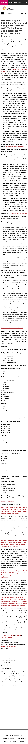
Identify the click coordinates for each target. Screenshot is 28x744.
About (7, 735)
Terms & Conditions (20, 738)
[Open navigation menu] (2, 13)
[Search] (18, 13)
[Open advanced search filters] (22, 13)
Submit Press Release (8, 738)
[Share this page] (26, 13)
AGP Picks (4, 2)
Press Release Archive (16, 735)
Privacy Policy (21, 741)
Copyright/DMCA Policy (9, 741)
